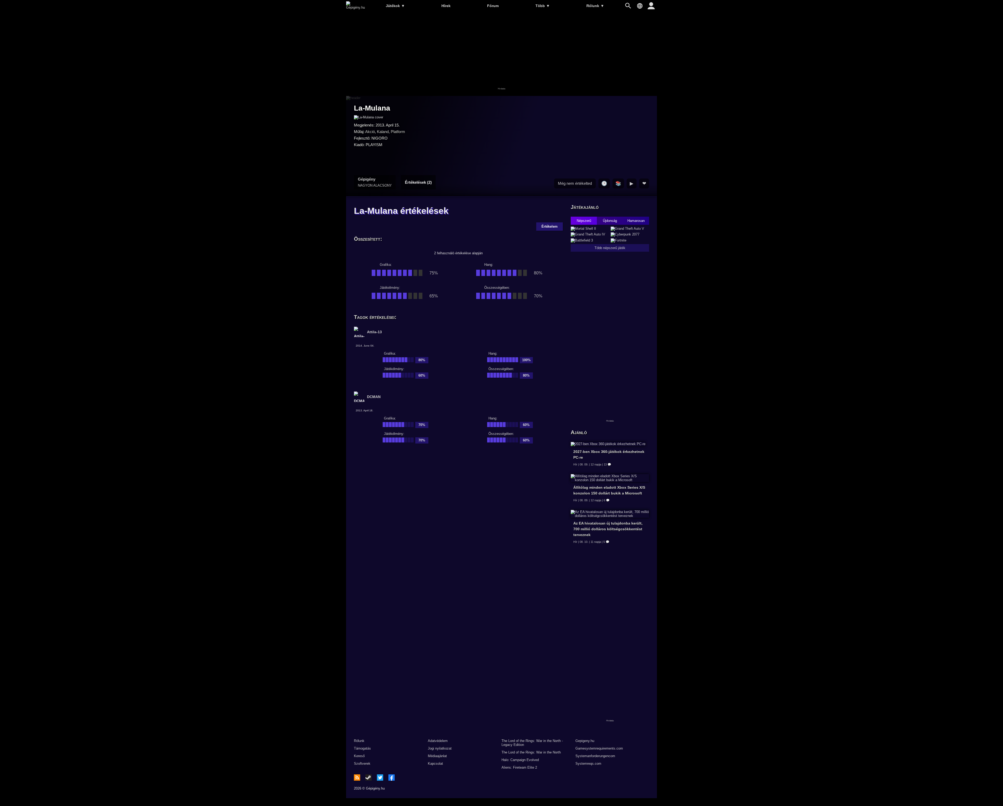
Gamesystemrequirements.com (599, 748)
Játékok (395, 6)
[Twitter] (380, 777)
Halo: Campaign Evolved (520, 760)
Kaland (383, 131)
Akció (370, 131)
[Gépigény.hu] (355, 7)
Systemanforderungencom (595, 756)
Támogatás (362, 748)
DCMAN (374, 397)
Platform (398, 131)
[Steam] (368, 777)
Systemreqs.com (588, 763)
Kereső (359, 756)
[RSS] (357, 777)
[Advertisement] (501, 54)
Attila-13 (374, 332)
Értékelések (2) (418, 182)
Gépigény (375, 182)
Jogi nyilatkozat (440, 748)
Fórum (493, 6)
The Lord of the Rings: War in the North (531, 752)
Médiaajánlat (437, 756)
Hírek (446, 6)
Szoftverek (362, 763)
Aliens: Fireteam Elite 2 (519, 767)
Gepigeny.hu (584, 741)
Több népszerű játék (609, 248)
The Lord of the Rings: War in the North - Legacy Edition (532, 743)
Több (542, 6)
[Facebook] (391, 777)
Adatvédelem (438, 741)
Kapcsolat (435, 763)
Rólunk (595, 6)
